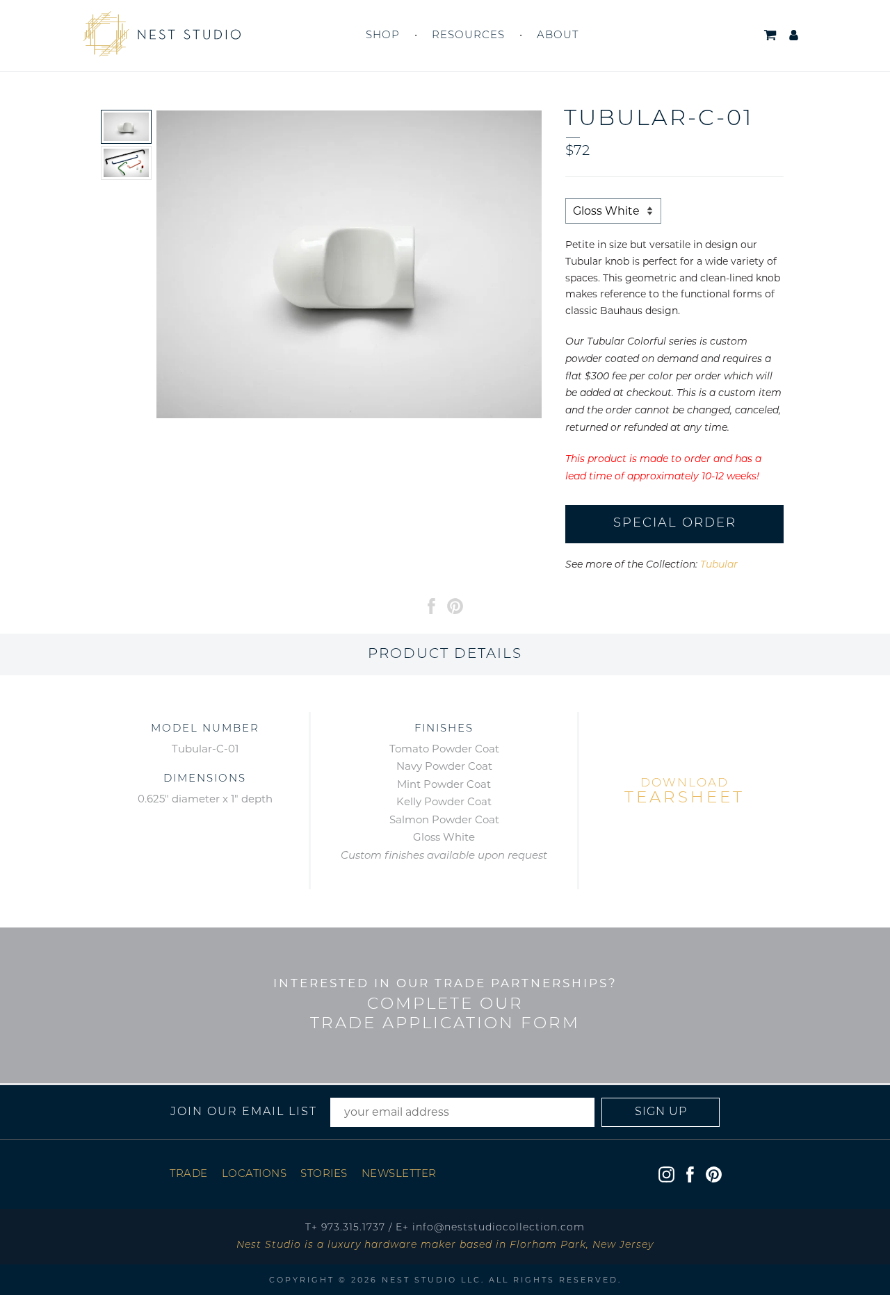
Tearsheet (684, 792)
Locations (254, 1174)
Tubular (719, 565)
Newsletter (399, 1174)
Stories (324, 1174)
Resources (468, 36)
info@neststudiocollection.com (498, 1228)
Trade (189, 1174)
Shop (383, 36)
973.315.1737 (353, 1228)
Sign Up (661, 1112)
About (557, 36)
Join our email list (243, 1112)
